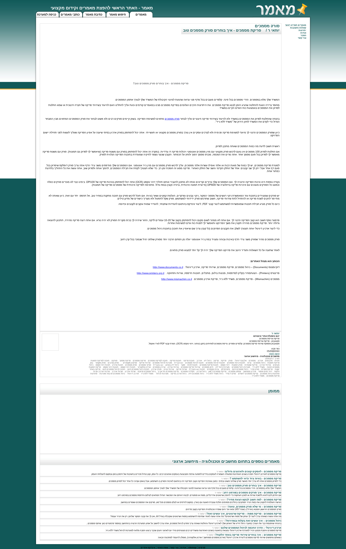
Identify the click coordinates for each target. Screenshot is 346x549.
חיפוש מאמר (117, 14)
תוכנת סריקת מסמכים (209, 365)
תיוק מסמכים (207, 367)
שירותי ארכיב (265, 365)
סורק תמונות (237, 365)
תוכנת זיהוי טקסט (128, 367)
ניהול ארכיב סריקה (178, 373)
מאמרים (141, 14)
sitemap (192, 547)
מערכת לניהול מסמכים (162, 363)
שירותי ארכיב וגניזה (101, 371)
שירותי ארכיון (173, 367)
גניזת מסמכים (213, 369)
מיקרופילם (225, 369)
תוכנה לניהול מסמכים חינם (114, 369)
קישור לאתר (274, 353)
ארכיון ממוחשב (249, 371)
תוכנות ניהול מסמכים (236, 363)
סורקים (114, 361)
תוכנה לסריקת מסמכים (158, 361)
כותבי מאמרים (70, 14)
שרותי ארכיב (117, 371)
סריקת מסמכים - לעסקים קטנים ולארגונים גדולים (253, 471)
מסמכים (252, 361)
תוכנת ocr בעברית (197, 369)
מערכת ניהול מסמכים (241, 367)
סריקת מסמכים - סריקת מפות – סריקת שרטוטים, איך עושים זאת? (243, 513)
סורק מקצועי (100, 363)
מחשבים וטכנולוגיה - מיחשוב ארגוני (262, 356)
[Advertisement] (254, 55)
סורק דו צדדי (230, 373)
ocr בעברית (158, 365)
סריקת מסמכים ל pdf (217, 371)
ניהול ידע (207, 361)
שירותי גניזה (169, 369)
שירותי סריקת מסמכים (190, 367)
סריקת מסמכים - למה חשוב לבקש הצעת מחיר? (254, 499)
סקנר (183, 365)
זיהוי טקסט (225, 365)
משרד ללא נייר (258, 367)
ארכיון (260, 361)
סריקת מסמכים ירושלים (248, 373)
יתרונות (302, 30)
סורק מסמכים (172, 118)
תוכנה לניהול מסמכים (194, 363)
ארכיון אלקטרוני (144, 367)
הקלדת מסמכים (187, 371)
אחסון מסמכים (235, 371)
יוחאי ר (220, 471)
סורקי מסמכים (145, 365)
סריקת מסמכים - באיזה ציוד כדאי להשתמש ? (255, 478)
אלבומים (268, 361)
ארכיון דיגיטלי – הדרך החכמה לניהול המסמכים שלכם (250, 527)
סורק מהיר (254, 369)
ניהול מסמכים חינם (240, 369)
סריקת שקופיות (251, 365)
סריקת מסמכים (139, 361)
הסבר (303, 35)
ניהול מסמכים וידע (196, 373)
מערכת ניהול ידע (223, 367)
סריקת (223, 361)
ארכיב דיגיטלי (133, 373)
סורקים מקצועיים (130, 363)
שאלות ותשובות (298, 28)
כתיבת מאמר (93, 14)
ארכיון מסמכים (159, 367)
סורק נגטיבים (113, 363)
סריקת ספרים (267, 369)
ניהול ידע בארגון (172, 365)
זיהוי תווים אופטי (265, 371)
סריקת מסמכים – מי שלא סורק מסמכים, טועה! (254, 506)
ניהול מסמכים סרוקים (147, 371)
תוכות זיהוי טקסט (103, 365)
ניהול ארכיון (201, 371)
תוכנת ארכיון (117, 365)
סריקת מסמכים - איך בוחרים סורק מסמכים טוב (254, 485)
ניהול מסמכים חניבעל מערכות (112, 373)
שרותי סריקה (181, 369)
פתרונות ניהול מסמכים (270, 373)
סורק (230, 361)
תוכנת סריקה (188, 361)
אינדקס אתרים (148, 547)
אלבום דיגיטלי (241, 361)
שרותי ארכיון (130, 371)
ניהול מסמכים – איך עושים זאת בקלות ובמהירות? (253, 520)
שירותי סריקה (144, 363)
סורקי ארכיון (156, 369)
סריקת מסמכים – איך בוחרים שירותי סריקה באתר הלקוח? (248, 534)
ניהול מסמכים (259, 363)
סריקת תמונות (273, 363)
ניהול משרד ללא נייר (214, 373)
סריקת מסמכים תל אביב (168, 371)
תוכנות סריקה (175, 361)
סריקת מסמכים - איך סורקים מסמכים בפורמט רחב (252, 492)
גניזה (249, 363)
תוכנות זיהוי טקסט (110, 367)
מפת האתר (162, 547)
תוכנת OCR (192, 365)
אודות (303, 33)
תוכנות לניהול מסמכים (215, 363)
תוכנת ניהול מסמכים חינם (138, 369)
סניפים (201, 547)
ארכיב (199, 361)
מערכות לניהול (162, 373)
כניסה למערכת (46, 14)
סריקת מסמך (125, 361)
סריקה (216, 361)
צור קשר (174, 547)
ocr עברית (178, 363)
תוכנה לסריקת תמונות (100, 361)
